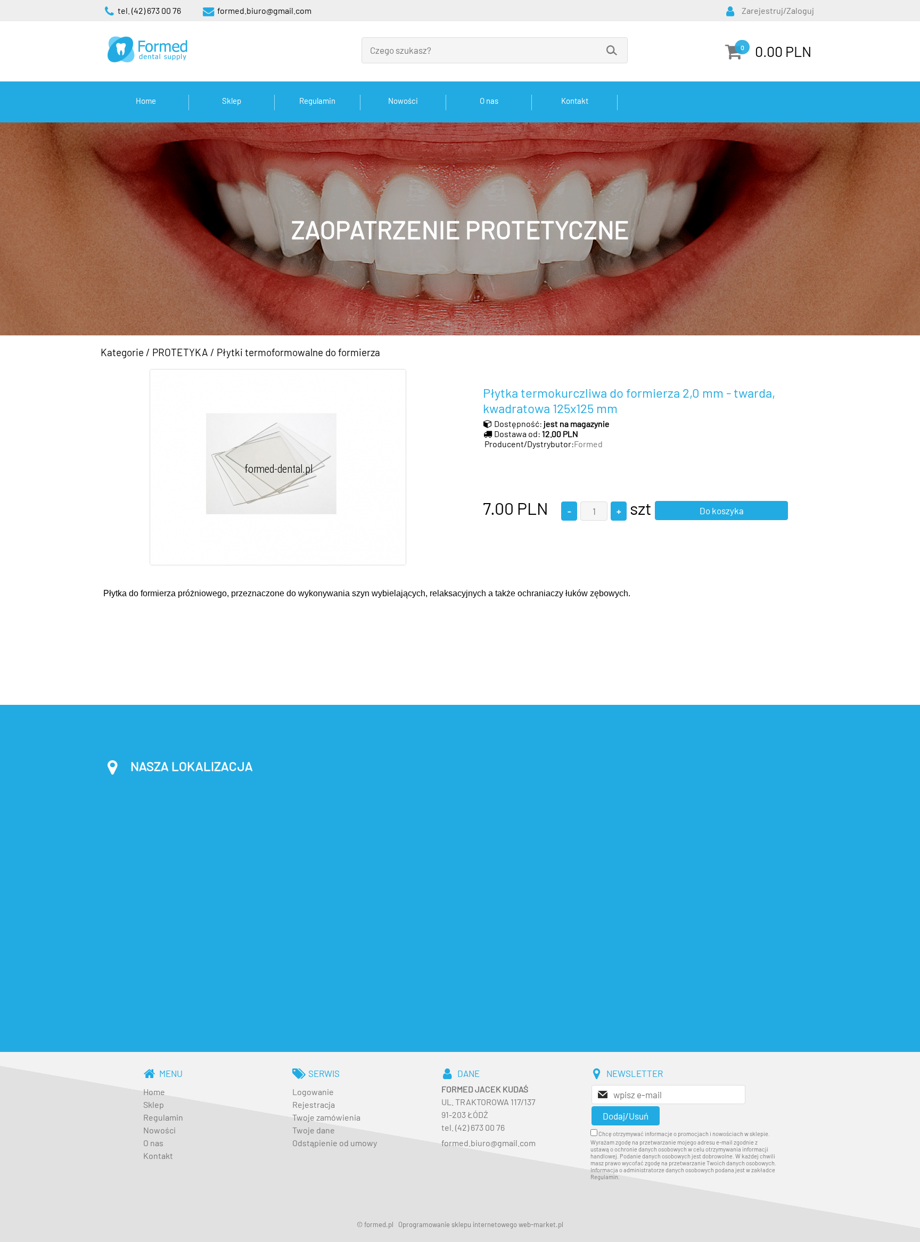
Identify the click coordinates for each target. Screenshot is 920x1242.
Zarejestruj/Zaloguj (778, 10)
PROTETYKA (180, 352)
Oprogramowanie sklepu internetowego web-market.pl (480, 1224)
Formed (588, 444)
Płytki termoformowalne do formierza (298, 352)
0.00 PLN (783, 51)
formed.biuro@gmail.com (488, 1143)
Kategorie (122, 352)
